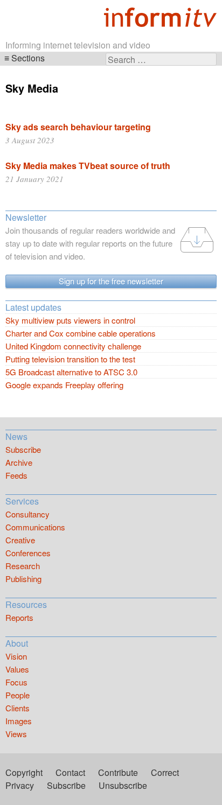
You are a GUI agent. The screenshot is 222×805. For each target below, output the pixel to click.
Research (22, 565)
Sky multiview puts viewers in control (70, 320)
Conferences (28, 552)
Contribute (118, 772)
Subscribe (23, 449)
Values (17, 669)
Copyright (24, 772)
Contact (70, 772)
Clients (17, 707)
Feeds (16, 475)
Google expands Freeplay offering (64, 384)
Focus (16, 682)
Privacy (19, 785)
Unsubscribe (123, 785)
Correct (165, 772)
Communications (35, 527)
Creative (20, 539)
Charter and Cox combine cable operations (80, 333)
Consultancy (27, 514)
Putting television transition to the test (70, 359)
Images (18, 720)
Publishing (23, 578)
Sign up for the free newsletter (111, 280)
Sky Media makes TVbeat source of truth (87, 165)
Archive (18, 462)
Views (16, 733)
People (17, 695)
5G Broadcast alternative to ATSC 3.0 (71, 371)
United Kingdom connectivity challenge (73, 346)
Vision (16, 656)
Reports (19, 617)
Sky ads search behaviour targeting (78, 127)
